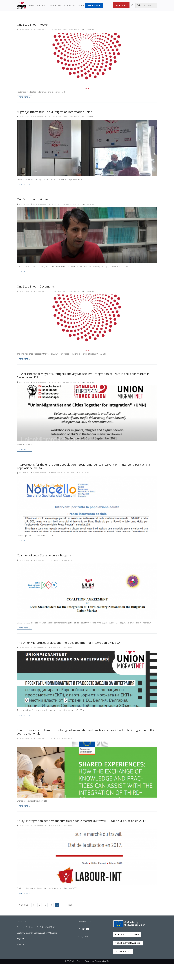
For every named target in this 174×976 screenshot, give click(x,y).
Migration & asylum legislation (62, 473)
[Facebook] (79, 929)
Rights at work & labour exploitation (65, 29)
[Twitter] (83, 929)
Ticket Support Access (127, 943)
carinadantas (23, 29)
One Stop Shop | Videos (32, 199)
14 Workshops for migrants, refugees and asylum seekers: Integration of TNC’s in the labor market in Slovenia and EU (83, 375)
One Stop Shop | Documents (36, 286)
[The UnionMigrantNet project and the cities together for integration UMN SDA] (87, 679)
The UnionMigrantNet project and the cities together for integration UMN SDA (68, 642)
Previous (23, 905)
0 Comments (89, 29)
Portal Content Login (127, 934)
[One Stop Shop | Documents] (87, 323)
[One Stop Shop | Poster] (87, 61)
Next (71, 905)
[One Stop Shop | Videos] (87, 235)
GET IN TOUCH (121, 5)
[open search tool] (132, 5)
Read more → (24, 97)
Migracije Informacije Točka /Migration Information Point (54, 111)
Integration (55, 560)
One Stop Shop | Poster (32, 24)
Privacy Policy (82, 936)
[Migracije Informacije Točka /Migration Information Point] (87, 148)
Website (20, 944)
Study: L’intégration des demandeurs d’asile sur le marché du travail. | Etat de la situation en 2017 (81, 820)
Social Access (123, 951)
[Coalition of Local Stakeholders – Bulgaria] (87, 591)
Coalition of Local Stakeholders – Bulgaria (44, 555)
